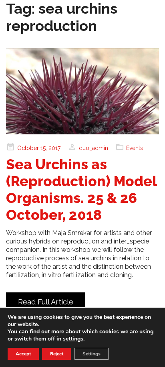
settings (73, 339)
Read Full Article (45, 302)
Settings (91, 354)
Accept (23, 354)
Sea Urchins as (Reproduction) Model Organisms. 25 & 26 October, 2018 (81, 189)
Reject (56, 354)
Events (134, 148)
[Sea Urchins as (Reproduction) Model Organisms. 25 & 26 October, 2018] (82, 91)
